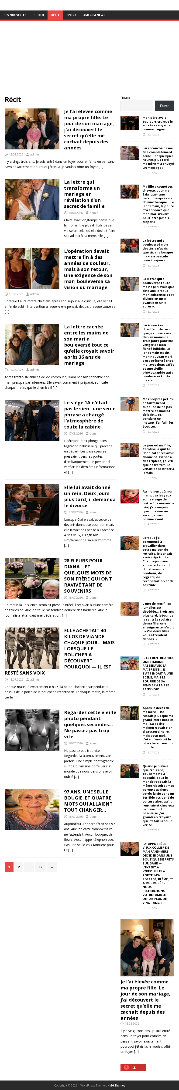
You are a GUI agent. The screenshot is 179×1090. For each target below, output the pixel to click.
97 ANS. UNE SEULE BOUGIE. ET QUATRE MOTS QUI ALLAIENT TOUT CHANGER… (88, 801)
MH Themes (117, 1085)
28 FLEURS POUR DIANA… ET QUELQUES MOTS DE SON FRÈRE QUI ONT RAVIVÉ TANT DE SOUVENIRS (88, 575)
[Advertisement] (89, 60)
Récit (55, 15)
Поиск (125, 97)
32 (40, 867)
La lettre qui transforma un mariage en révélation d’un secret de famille (84, 194)
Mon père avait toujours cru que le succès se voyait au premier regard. (158, 123)
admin (34, 154)
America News (94, 15)
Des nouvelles (14, 15)
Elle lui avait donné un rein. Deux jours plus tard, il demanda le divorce (90, 496)
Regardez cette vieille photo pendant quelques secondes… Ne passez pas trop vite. (90, 724)
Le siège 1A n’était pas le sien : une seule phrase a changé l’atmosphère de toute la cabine (90, 414)
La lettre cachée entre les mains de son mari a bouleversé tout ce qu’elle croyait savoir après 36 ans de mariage (89, 345)
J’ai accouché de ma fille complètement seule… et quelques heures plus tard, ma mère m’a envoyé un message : (158, 158)
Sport (71, 15)
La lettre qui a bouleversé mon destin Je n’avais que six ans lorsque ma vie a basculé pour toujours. (158, 250)
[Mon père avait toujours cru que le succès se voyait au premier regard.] (129, 127)
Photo (39, 15)
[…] (101, 167)
